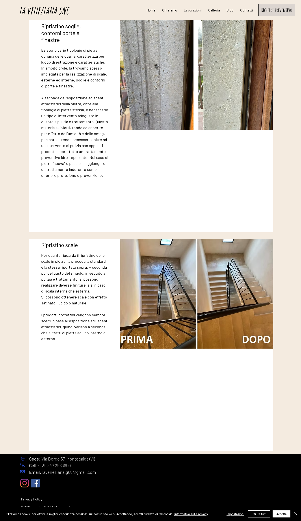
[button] (276, 10)
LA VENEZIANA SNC (44, 10)
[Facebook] (35, 483)
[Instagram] (24, 483)
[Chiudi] (295, 513)
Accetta (281, 514)
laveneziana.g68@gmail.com (69, 472)
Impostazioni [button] (235, 514)
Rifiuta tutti (258, 514)
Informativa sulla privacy (191, 514)
